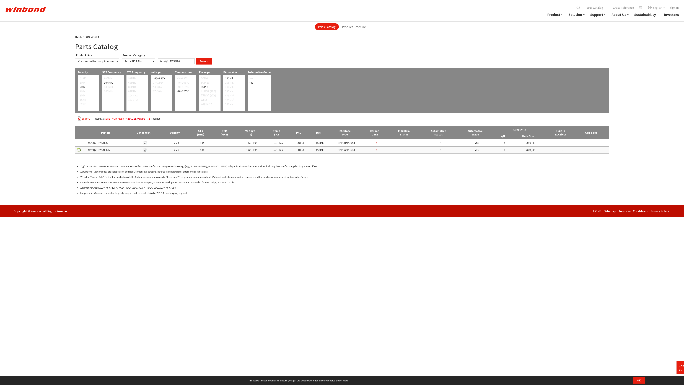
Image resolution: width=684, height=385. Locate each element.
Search (204, 61)
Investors (671, 14)
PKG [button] (298, 132)
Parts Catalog (594, 7)
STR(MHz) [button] (200, 132)
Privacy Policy (660, 211)
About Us (619, 14)
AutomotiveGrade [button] (475, 132)
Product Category (134, 55)
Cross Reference (623, 7)
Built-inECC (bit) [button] (560, 132)
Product (553, 14)
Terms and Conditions (633, 211)
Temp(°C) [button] (276, 132)
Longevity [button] (519, 129)
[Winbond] (25, 9)
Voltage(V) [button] (250, 132)
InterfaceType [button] (345, 132)
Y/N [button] (503, 136)
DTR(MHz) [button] (224, 132)
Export (86, 118)
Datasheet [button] (144, 132)
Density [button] (175, 132)
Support (596, 14)
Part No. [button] (106, 132)
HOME (78, 36)
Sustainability (645, 14)
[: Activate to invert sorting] (81, 132)
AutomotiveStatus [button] (438, 132)
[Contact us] (145, 143)
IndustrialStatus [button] (404, 132)
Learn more (342, 380)
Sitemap (610, 211)
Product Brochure (354, 27)
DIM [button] (318, 132)
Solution (575, 14)
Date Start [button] (529, 136)
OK (639, 380)
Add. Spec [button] (591, 132)
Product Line (84, 55)
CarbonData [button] (374, 132)
